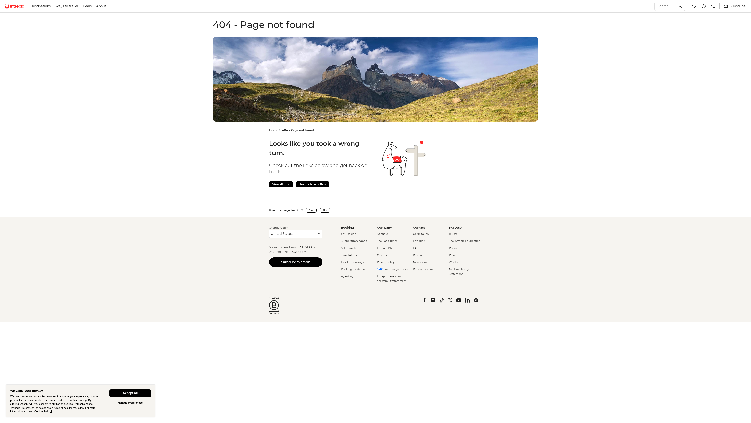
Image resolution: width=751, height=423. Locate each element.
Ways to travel (66, 6)
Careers (382, 255)
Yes (311, 210)
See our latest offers (312, 184)
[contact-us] (713, 6)
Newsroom (420, 262)
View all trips (281, 184)
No (325, 210)
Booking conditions (353, 269)
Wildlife (454, 262)
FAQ (416, 247)
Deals (87, 6)
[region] (80, 401)
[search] (665, 6)
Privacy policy (385, 262)
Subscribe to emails (295, 262)
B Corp (453, 233)
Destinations (41, 6)
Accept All (130, 393)
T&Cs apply (298, 252)
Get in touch (421, 233)
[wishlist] (694, 6)
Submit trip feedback (354, 240)
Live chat (419, 240)
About (101, 6)
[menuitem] (14, 6)
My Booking (348, 233)
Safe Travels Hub (351, 247)
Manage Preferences (130, 402)
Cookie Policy (42, 411)
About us (382, 233)
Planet (453, 255)
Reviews (418, 255)
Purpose (455, 227)
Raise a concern (423, 269)
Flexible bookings (352, 262)
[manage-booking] (703, 6)
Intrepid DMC (385, 247)
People (453, 247)
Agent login (348, 276)
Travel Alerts (349, 255)
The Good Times (387, 240)
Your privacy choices (395, 269)
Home (273, 130)
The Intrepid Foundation (464, 240)
